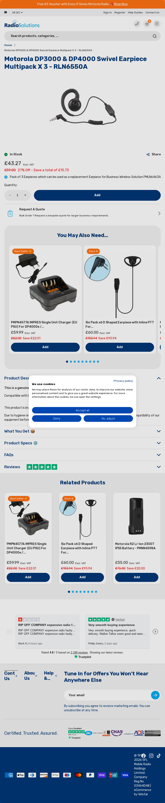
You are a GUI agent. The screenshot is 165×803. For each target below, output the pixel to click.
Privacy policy (123, 380)
